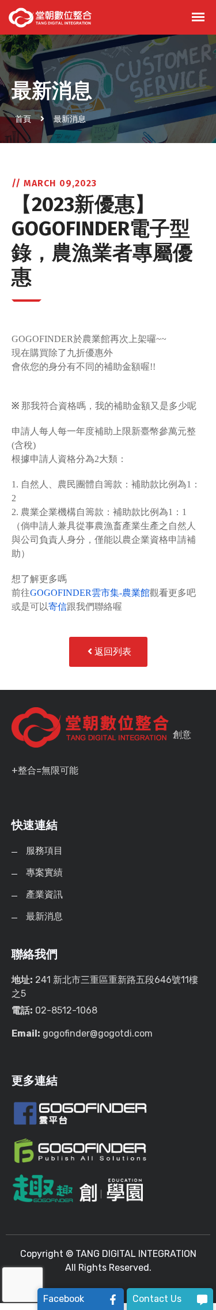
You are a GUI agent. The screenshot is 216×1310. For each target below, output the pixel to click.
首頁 (23, 119)
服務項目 (44, 850)
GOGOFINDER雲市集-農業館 (90, 593)
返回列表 (111, 651)
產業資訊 (44, 894)
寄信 (57, 606)
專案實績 (44, 872)
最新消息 (70, 119)
